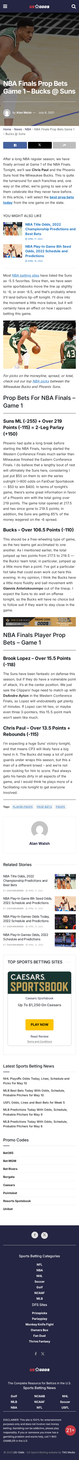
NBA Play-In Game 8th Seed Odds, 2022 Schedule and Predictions (48, 251)
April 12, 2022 (35, 944)
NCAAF (39, 1293)
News (18, 129)
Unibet (8, 1209)
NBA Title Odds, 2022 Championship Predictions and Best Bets (50, 229)
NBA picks (40, 381)
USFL (65, 1407)
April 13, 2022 (35, 926)
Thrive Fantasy (39, 1341)
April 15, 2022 (35, 261)
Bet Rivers (10, 1169)
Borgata (9, 1177)
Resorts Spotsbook (17, 1201)
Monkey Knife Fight (39, 1324)
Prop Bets (44, 806)
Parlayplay (39, 1318)
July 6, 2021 (46, 112)
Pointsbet (10, 1193)
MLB (39, 1298)
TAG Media (68, 1452)
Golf (39, 1287)
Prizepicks (39, 1313)
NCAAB (39, 1396)
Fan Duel (39, 1335)
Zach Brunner (15, 890)
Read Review (39, 1036)
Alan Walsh (24, 112)
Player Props (23, 806)
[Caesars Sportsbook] (39, 983)
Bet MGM (9, 1161)
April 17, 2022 (35, 239)
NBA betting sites (25, 275)
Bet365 (8, 1153)
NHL (39, 1276)
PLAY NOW (39, 1025)
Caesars (9, 1185)
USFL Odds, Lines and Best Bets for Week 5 (34, 1102)
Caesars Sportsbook (39, 998)
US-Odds (18, 1452)
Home (7, 129)
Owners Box (39, 1330)
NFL (39, 1264)
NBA (28, 129)
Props (60, 806)
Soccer (40, 1281)
